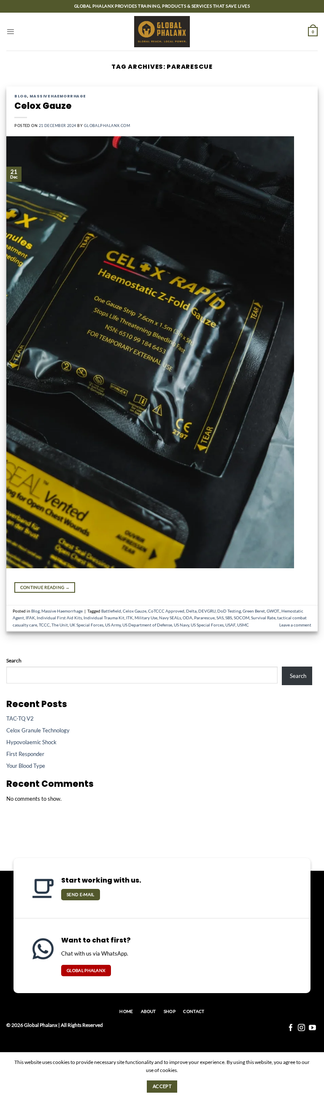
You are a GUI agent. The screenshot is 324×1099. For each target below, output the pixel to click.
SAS (220, 617)
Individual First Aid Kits (59, 617)
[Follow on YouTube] (312, 1028)
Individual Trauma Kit (104, 617)
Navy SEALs (170, 617)
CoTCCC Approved (166, 610)
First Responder (25, 754)
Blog (20, 96)
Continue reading (45, 587)
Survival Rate (263, 617)
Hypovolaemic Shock (31, 742)
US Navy (181, 624)
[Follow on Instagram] (301, 1028)
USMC (243, 624)
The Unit (59, 624)
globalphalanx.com (107, 125)
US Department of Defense (147, 624)
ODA (187, 617)
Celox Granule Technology (38, 730)
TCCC (44, 624)
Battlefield (111, 610)
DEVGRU (207, 610)
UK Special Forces (86, 624)
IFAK (30, 617)
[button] (10, 31)
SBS (228, 617)
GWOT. (273, 610)
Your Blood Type (25, 765)
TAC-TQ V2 (20, 718)
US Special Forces (207, 624)
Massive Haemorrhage (58, 96)
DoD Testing (229, 610)
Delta (191, 610)
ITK (129, 617)
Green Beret (254, 610)
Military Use (146, 617)
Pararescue (204, 617)
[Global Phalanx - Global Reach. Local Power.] (162, 32)
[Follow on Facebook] (290, 1028)
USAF (230, 624)
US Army (113, 624)
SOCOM (241, 617)
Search (14, 660)
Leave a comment (295, 624)
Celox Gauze (43, 106)
